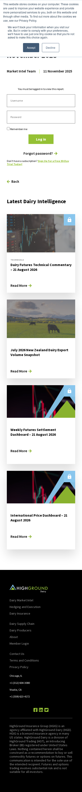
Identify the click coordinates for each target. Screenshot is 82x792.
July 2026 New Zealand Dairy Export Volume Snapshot (39, 352)
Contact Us (17, 654)
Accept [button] (31, 47)
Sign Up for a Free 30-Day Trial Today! (38, 162)
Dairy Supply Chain (22, 624)
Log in (41, 139)
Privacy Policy (19, 667)
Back (15, 181)
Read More (18, 285)
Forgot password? (38, 153)
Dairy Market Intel (21, 600)
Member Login (19, 643)
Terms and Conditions (24, 660)
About (14, 637)
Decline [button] (50, 47)
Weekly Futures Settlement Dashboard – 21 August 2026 (33, 432)
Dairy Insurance (20, 613)
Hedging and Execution (25, 607)
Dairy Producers (20, 630)
